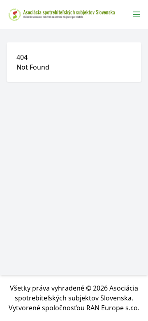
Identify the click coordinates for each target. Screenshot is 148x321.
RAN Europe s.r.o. (112, 307)
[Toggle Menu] (136, 14)
